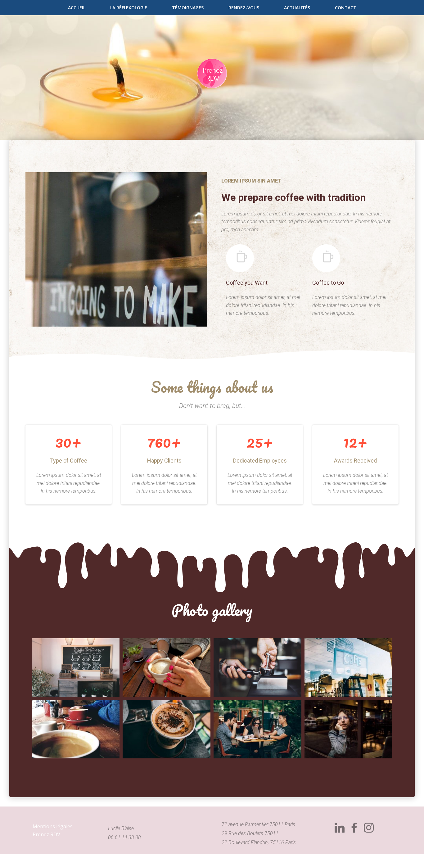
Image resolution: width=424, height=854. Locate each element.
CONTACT (345, 8)
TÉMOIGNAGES (188, 8)
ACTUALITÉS (297, 8)
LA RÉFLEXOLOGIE (128, 8)
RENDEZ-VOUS (243, 8)
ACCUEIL (76, 8)
